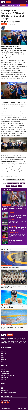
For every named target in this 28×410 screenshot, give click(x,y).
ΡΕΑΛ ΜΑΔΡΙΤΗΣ (12, 226)
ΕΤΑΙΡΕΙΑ (3, 370)
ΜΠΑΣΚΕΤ (3, 356)
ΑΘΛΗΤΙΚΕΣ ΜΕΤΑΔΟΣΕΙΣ (9, 392)
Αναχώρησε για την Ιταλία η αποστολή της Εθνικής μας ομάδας (13, 286)
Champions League (13, 232)
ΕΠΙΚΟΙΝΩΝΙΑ (4, 377)
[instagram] (5, 402)
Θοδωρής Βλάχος (21, 179)
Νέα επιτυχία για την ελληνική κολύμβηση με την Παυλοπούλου (13, 306)
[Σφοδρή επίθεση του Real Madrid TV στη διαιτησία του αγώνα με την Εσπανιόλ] (5, 228)
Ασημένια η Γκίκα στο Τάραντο (10, 267)
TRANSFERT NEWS (6, 205)
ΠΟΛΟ (3, 284)
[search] (26, 2)
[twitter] (8, 402)
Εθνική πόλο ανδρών (11, 179)
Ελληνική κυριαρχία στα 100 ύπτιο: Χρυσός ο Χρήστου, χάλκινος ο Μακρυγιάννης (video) (13, 327)
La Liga (10, 239)
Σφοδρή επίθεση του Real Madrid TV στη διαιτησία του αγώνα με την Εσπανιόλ (17, 229)
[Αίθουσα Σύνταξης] (3, 28)
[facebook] (2, 402)
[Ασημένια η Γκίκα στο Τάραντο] (14, 258)
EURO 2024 (4, 352)
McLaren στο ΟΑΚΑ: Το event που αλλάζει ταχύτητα (17, 221)
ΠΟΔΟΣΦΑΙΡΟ (4, 354)
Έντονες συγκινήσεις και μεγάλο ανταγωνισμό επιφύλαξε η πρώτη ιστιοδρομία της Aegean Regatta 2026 (17, 215)
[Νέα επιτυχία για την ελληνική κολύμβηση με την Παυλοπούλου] (14, 297)
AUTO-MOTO (11, 219)
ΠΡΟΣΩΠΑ (3, 361)
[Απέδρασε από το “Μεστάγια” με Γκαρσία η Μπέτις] (5, 241)
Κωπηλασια (11, 212)
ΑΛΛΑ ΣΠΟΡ (4, 24)
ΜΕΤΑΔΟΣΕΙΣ (17, 5)
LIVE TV (5, 5)
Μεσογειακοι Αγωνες (7, 265)
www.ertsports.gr (6, 408)
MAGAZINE (4, 359)
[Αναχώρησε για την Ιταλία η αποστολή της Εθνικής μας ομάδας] (14, 277)
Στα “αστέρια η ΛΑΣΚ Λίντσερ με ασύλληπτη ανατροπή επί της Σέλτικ (16, 235)
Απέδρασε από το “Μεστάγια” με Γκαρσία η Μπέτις (16, 241)
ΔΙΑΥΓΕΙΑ (3, 379)
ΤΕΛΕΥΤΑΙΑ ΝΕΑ (6, 189)
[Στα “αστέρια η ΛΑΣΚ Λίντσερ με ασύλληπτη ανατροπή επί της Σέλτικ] (5, 235)
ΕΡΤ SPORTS (6, 388)
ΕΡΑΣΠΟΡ (10, 5)
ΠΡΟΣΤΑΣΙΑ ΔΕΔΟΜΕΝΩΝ (7, 375)
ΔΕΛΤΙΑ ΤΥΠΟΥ (5, 374)
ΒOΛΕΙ (2, 357)
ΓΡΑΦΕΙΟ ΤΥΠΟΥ (5, 372)
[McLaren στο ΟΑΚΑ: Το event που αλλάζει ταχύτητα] (5, 222)
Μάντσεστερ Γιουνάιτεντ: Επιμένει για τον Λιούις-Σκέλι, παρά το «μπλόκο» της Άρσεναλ (14, 208)
